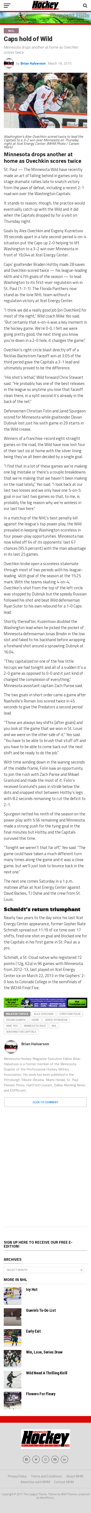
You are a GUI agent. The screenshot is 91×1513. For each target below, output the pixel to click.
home (35, 1020)
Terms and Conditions (46, 1476)
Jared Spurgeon (56, 1020)
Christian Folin (69, 1014)
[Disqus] (45, 1165)
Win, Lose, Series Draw (44, 1352)
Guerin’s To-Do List (41, 1310)
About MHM (74, 1476)
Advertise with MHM (35, 1481)
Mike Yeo (12, 1025)
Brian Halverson (33, 63)
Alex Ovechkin (43, 1014)
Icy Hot (31, 1289)
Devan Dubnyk (16, 1020)
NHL (54, 1025)
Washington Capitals (21, 1031)
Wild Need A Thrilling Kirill (46, 1373)
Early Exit (33, 1331)
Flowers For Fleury (40, 1393)
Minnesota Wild (35, 1025)
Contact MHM (64, 1481)
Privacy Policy (17, 1476)
